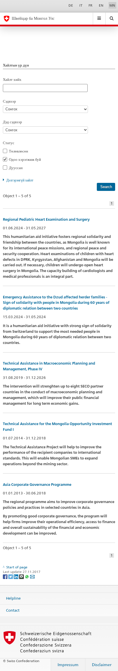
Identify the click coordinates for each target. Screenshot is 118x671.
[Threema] (22, 576)
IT (80, 5)
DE (70, 5)
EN (101, 5)
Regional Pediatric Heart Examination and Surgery (46, 219)
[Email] (32, 576)
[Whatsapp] (27, 576)
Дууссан (17, 167)
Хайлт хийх (12, 79)
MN (112, 5)
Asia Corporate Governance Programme (37, 484)
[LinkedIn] (16, 576)
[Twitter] (11, 576)
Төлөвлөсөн (20, 151)
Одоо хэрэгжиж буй (26, 159)
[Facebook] (5, 576)
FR (90, 5)
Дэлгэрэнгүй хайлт (19, 180)
